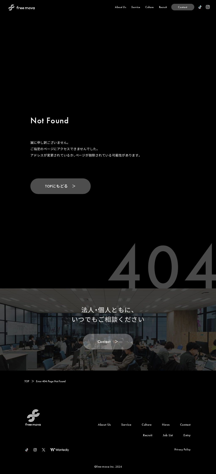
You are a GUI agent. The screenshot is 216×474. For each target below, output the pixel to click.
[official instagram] (208, 7)
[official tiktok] (26, 449)
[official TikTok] (200, 7)
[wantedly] (59, 449)
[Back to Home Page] (21, 7)
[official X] (43, 449)
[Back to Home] (33, 417)
